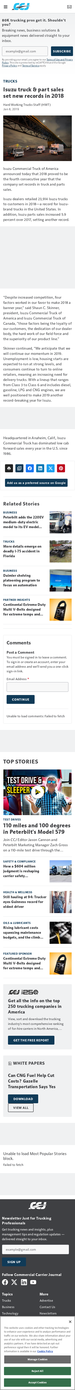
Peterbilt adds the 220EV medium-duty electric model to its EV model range (23, 522)
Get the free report (31, 1040)
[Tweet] (51, 468)
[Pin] (61, 468)
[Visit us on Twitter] (14, 1282)
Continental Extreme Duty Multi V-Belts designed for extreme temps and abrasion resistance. (24, 609)
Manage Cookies (38, 1359)
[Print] (9, 468)
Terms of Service (30, 65)
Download (23, 1099)
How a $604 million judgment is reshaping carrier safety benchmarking (21, 871)
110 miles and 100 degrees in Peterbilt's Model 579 (37, 828)
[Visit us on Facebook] (5, 1282)
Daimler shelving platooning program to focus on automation (21, 580)
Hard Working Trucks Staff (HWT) (27, 104)
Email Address (18, 679)
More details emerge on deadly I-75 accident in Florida (22, 551)
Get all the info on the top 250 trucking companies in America (35, 1006)
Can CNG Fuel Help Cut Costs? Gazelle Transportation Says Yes (32, 1081)
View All (20, 1108)
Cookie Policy (45, 1351)
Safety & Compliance (19, 861)
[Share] (30, 468)
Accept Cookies (37, 1382)
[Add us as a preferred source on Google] (19, 468)
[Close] (70, 1321)
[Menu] (5, 6)
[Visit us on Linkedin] (24, 1282)
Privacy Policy (9, 65)
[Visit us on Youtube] (33, 1282)
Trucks (10, 81)
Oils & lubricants (17, 923)
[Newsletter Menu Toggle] (69, 6)
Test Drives (12, 819)
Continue (20, 699)
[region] (37, 1353)
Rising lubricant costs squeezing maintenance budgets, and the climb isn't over (22, 933)
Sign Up (14, 1262)
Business (10, 512)
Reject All (37, 1371)
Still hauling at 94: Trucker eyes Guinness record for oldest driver (24, 902)
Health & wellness (17, 892)
